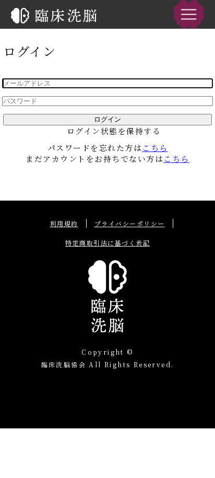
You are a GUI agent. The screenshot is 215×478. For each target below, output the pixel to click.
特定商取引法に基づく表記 (107, 242)
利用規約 (64, 223)
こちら (155, 147)
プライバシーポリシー (129, 223)
